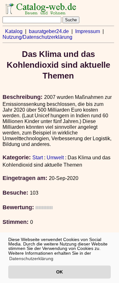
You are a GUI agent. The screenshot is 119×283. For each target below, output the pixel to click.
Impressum (87, 31)
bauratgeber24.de (49, 31)
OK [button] (59, 271)
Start (37, 157)
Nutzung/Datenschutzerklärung (37, 37)
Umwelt (55, 157)
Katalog (14, 31)
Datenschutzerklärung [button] (31, 258)
